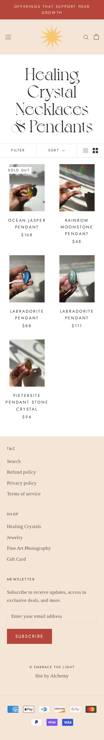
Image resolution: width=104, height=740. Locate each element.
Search (14, 461)
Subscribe (29, 636)
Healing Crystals (24, 526)
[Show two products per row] (95, 150)
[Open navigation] (8, 36)
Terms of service (24, 494)
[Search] (86, 37)
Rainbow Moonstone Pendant (77, 227)
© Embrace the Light (52, 667)
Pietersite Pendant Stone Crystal (26, 402)
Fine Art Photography (29, 548)
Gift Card (16, 559)
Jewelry (15, 537)
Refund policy (21, 472)
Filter (18, 150)
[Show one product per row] (85, 150)
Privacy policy (22, 483)
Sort (54, 150)
